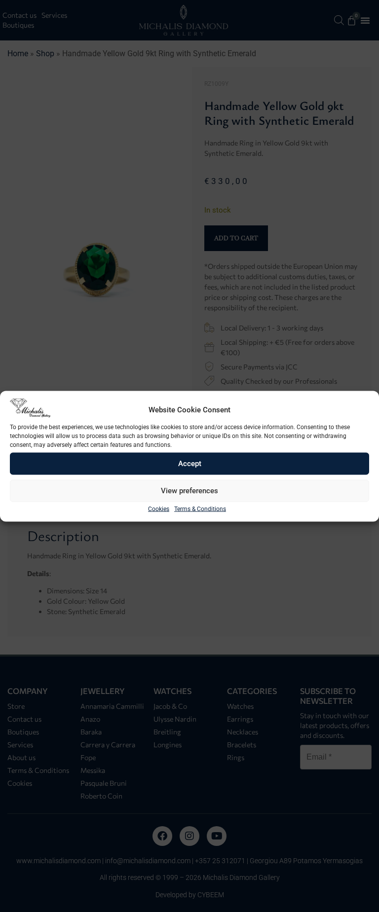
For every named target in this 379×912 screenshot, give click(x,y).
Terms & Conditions (200, 508)
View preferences (189, 490)
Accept (189, 463)
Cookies (158, 508)
